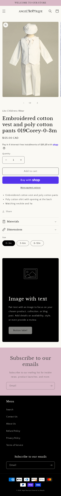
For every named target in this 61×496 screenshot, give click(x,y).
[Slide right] (37, 102)
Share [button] (9, 211)
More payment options (30, 188)
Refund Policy (13, 431)
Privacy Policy (13, 438)
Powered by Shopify (38, 490)
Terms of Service (14, 445)
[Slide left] (23, 102)
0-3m (9, 243)
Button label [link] (20, 330)
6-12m (37, 243)
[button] (3, 11)
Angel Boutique (26, 490)
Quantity (6, 154)
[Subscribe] (51, 385)
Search (9, 409)
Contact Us (12, 417)
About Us (11, 424)
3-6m (23, 243)
